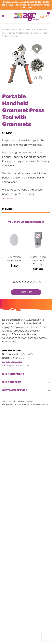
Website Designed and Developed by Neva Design (22, 404)
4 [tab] (22, 282)
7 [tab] (31, 282)
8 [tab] (34, 282)
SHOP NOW (26, 7)
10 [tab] (40, 282)
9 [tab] (37, 282)
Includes (7, 208)
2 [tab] (17, 282)
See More (26, 292)
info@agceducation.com (15, 365)
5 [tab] (25, 282)
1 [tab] (14, 282)
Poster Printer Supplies (19, 29)
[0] (46, 16)
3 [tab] (20, 282)
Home (5, 29)
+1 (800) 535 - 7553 (12, 361)
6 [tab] (28, 282)
